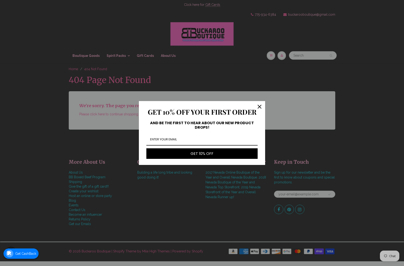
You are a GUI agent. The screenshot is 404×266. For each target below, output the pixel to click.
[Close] (259, 106)
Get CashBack (25, 253)
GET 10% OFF (202, 153)
